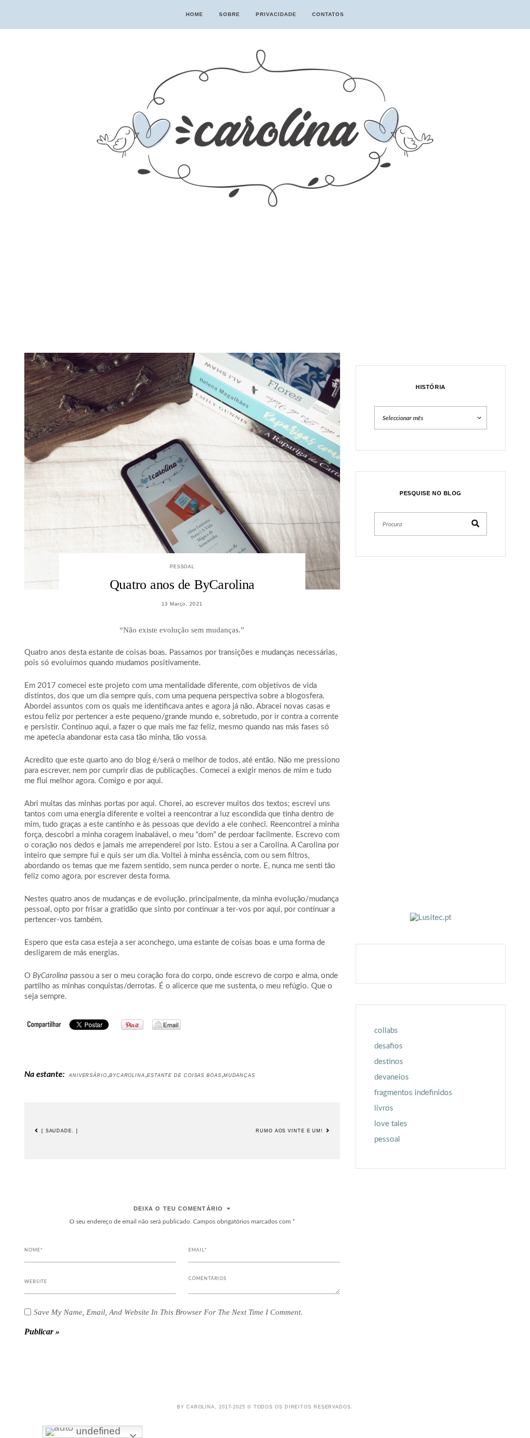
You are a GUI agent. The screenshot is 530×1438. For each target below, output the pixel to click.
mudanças (239, 1075)
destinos (388, 1062)
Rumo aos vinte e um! (290, 1130)
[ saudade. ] (58, 1130)
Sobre (229, 14)
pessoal (182, 566)
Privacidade (276, 14)
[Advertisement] (182, 281)
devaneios (391, 1077)
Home (194, 14)
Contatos (328, 14)
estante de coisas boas (184, 1075)
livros (383, 1108)
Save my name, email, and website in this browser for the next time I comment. (168, 1312)
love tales (390, 1124)
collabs (386, 1030)
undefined (97, 1431)
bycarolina (127, 1075)
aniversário (88, 1075)
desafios (388, 1046)
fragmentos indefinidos (413, 1093)
